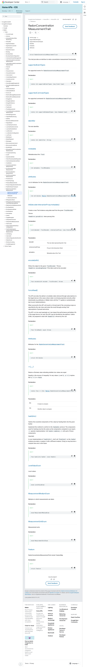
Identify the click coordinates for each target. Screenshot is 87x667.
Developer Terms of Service (62, 630)
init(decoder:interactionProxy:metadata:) (43, 205)
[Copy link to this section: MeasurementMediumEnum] (51, 494)
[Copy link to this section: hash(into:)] (38, 416)
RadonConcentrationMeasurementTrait (51, 344)
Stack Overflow (75, 617)
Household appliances (51, 624)
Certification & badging (63, 610)
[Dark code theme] (75, 53)
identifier (31, 121)
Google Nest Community (74, 621)
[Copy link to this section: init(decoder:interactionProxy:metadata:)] (61, 205)
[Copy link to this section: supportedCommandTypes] (50, 93)
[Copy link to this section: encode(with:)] (40, 260)
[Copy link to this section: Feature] (36, 550)
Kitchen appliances (51, 628)
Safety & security (50, 614)
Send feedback (70, 26)
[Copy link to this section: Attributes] (37, 339)
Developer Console (74, 608)
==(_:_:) (31, 367)
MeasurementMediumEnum (39, 494)
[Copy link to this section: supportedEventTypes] (47, 65)
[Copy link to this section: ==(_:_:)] (35, 367)
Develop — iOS (6, 11)
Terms (26, 663)
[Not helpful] (75, 19)
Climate (50, 610)
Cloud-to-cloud (29, 625)
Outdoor (50, 636)
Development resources (63, 619)
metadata (32, 149)
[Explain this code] (73, 53)
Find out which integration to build (29, 642)
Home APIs (46, 19)
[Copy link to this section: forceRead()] (39, 290)
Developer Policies (62, 635)
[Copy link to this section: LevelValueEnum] (42, 466)
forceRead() (32, 290)
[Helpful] (73, 19)
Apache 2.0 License (54, 592)
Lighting (50, 607)
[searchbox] (11, 16)
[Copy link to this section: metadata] (37, 149)
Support (27, 11)
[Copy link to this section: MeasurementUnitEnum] (48, 522)
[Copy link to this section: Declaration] (37, 75)
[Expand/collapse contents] (38, 38)
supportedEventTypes (36, 65)
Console (75, 2)
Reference (19, 11)
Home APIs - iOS (10, 7)
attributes (32, 177)
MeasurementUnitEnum (37, 522)
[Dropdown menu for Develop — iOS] (13, 11)
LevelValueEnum (34, 466)
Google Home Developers (34, 19)
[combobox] (49, 2)
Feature (31, 549)
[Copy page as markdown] (35, 32)
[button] (11, 22)
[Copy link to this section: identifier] (37, 121)
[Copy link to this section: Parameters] (37, 238)
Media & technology (51, 619)
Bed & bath (51, 633)
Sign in (83, 2)
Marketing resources (62, 614)
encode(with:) (33, 260)
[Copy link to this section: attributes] (37, 177)
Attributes (32, 339)
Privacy (32, 663)
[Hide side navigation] (20, 664)
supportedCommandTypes (38, 93)
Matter (44, 196)
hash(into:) (32, 416)
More (26, 2)
